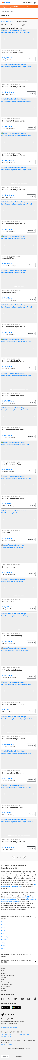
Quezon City (4, 937)
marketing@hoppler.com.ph (9, 1027)
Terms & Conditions (6, 984)
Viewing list (32, 59)
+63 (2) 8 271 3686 (24, 1034)
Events (3, 973)
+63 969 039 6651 (6, 1036)
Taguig (3, 942)
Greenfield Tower (9, 258)
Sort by (11, 28)
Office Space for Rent (8, 21)
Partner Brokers (5, 971)
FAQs (2, 979)
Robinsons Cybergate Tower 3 (14, 86)
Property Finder (5, 986)
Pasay (3, 948)
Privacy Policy (5, 982)
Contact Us (4, 990)
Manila (3, 945)
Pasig (2, 934)
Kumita (3, 968)
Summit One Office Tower (12, 52)
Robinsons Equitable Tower (13, 361)
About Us (3, 988)
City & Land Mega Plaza (11, 464)
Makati (3, 922)
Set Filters (5, 16)
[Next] (24, 857)
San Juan (4, 928)
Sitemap (3, 977)
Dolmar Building (8, 567)
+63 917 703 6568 (6, 1034)
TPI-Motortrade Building (12, 636)
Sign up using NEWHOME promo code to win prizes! (17, 7)
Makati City (4, 940)
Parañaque (4, 931)
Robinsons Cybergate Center (13, 121)
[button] (4, 39)
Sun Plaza (6, 533)
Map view (5, 1056)
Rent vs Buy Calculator (7, 975)
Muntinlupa (4, 925)
